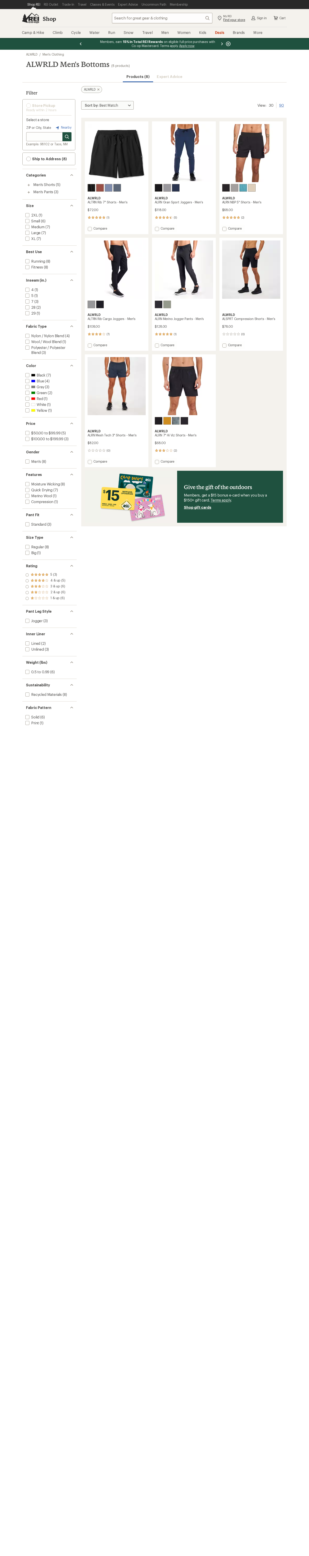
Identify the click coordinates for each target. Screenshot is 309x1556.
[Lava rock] (226, 188)
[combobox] (162, 18)
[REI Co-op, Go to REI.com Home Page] (30, 18)
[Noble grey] (167, 188)
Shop (49, 18)
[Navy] (176, 188)
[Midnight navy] (117, 188)
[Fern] (167, 304)
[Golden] (167, 421)
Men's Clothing (53, 54)
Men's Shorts (44, 184)
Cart (282, 18)
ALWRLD (32, 54)
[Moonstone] (252, 188)
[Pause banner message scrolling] (228, 44)
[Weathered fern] (176, 421)
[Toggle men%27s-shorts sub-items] (28, 185)
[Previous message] (80, 44)
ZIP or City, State (38, 127)
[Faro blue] (243, 188)
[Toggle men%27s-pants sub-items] (28, 192)
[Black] (91, 188)
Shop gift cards (197, 507)
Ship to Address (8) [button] (49, 159)
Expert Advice (169, 76)
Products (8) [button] (138, 76)
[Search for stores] (66, 136)
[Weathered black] (184, 421)
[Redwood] (100, 188)
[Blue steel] (108, 188)
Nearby (65, 127)
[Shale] (234, 188)
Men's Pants (43, 192)
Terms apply (221, 500)
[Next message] (222, 44)
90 (281, 104)
